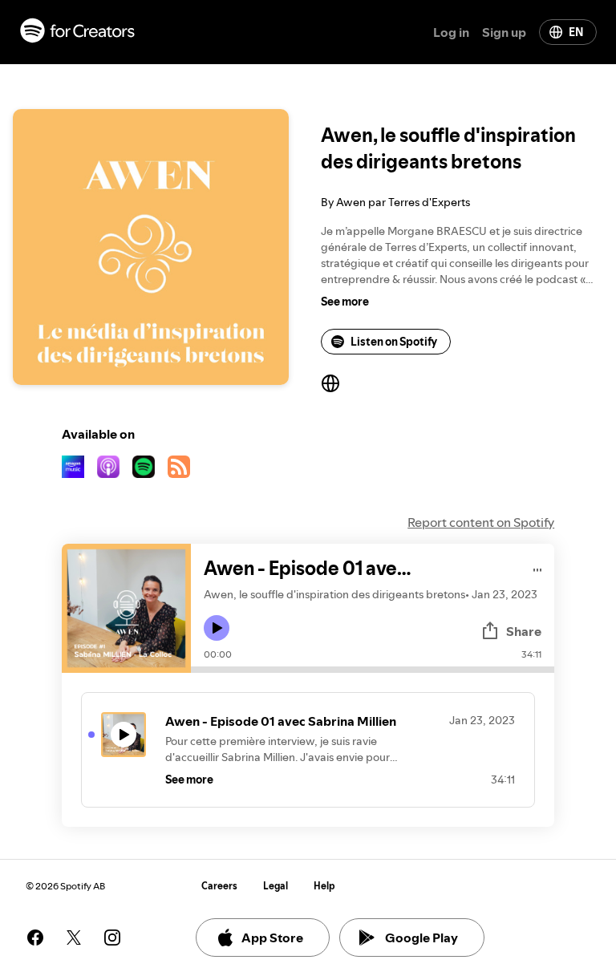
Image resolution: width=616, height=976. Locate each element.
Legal (275, 886)
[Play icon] (216, 628)
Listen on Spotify (394, 342)
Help (324, 886)
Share (523, 631)
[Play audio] (537, 567)
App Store (272, 937)
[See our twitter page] (73, 937)
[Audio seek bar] (372, 669)
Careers (219, 886)
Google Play (421, 937)
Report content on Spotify (480, 522)
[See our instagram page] (112, 937)
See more (345, 302)
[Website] (330, 383)
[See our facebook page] (35, 937)
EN (576, 32)
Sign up (504, 32)
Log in (451, 32)
